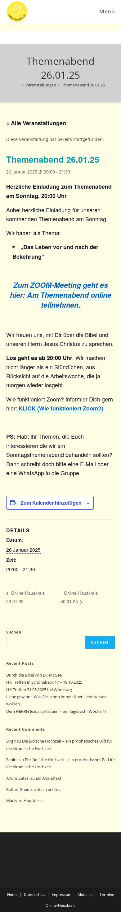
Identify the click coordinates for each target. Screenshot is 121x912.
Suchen (13, 632)
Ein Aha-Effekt (48, 778)
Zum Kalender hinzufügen (51, 502)
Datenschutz (35, 894)
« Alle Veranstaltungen (36, 123)
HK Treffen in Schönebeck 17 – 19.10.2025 (44, 682)
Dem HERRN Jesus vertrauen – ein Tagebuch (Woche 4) (56, 711)
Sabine (12, 759)
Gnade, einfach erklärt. (40, 789)
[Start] (18, 85)
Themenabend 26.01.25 (83, 85)
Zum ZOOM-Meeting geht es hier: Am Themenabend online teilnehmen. (60, 295)
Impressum (61, 894)
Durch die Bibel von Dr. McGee (34, 675)
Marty (11, 800)
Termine (107, 894)
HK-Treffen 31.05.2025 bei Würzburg (39, 689)
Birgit (11, 741)
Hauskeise (33, 800)
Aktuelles (85, 894)
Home (12, 894)
